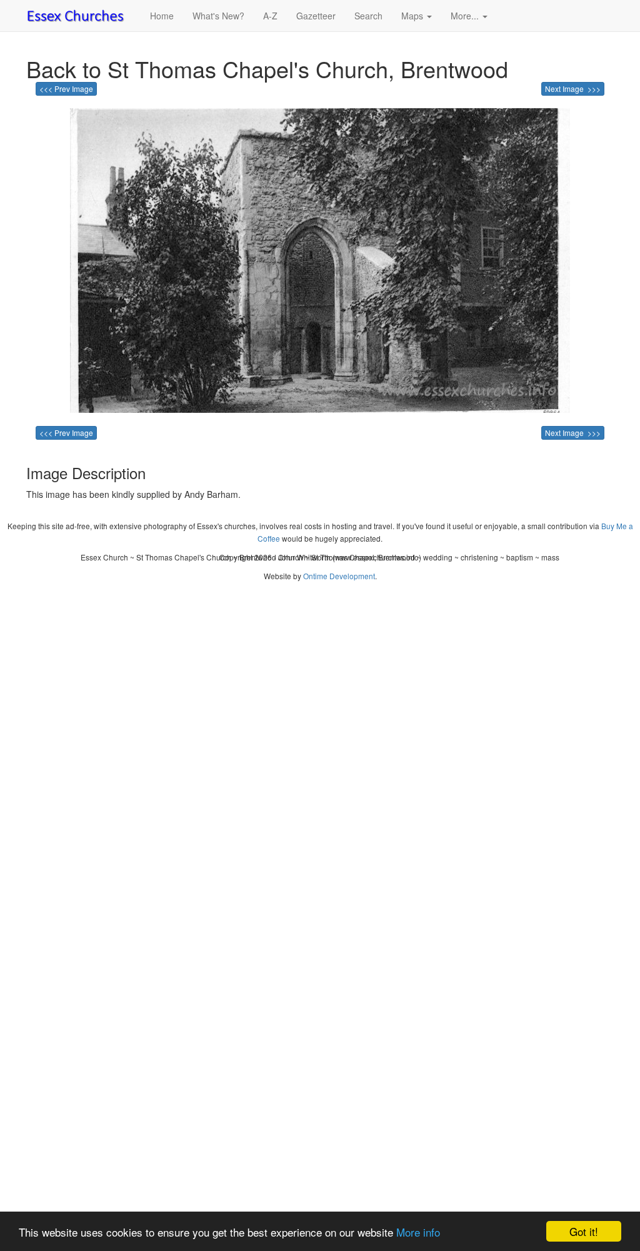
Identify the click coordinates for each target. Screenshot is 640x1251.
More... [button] (466, 15)
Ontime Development (339, 575)
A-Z (270, 15)
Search (368, 15)
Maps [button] (413, 15)
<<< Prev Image (66, 88)
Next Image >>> (573, 88)
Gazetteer (316, 15)
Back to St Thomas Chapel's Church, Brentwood (267, 68)
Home (162, 15)
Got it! (583, 1231)
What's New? (218, 15)
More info (418, 1232)
